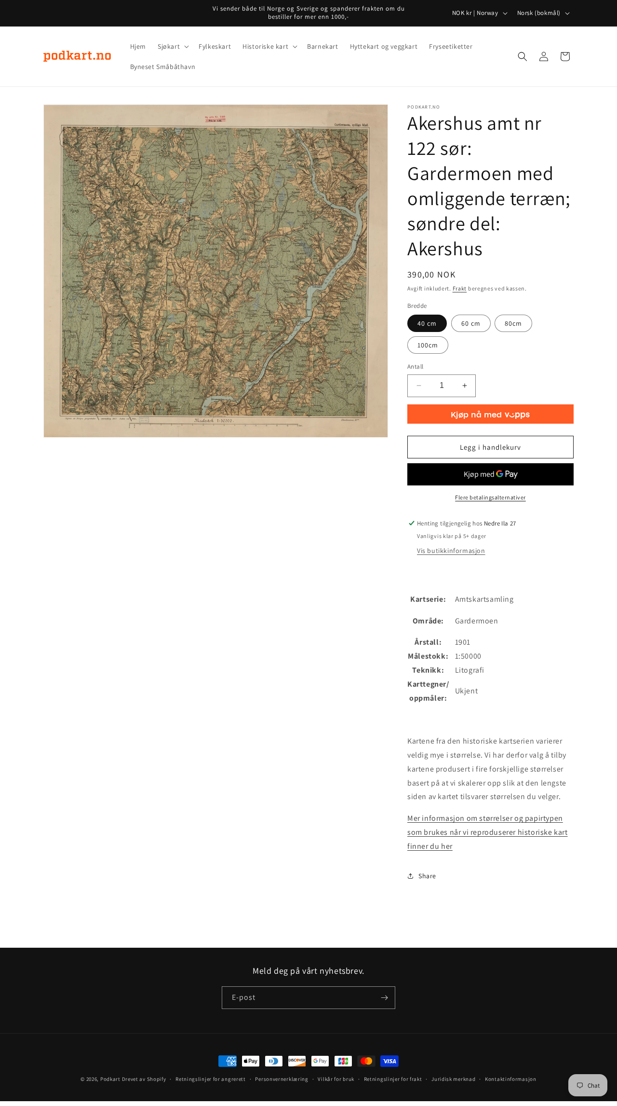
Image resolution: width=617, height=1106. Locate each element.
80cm (513, 323)
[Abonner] (384, 997)
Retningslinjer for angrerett (210, 1079)
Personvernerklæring (281, 1079)
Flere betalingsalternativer (490, 497)
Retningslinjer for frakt (393, 1079)
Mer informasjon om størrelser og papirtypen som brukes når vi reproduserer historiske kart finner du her (487, 832)
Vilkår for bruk (336, 1079)
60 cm (471, 323)
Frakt (460, 288)
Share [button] (427, 875)
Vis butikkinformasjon (451, 550)
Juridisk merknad (453, 1079)
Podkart (110, 1079)
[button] (172, 46)
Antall (415, 366)
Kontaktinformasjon (511, 1079)
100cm (427, 345)
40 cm (427, 323)
